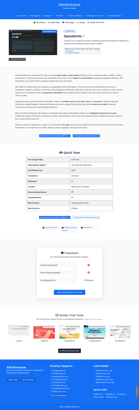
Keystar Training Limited (69, 229)
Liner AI (19, 341)
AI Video (59, 373)
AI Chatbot (59, 385)
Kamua (103, 373)
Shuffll (103, 376)
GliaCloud (104, 370)
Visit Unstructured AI (96, 326)
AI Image (59, 370)
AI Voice (58, 391)
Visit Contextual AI (122, 326)
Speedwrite (73, 36)
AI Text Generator (73, 53)
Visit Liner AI (24, 326)
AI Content (59, 379)
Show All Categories (59, 395)
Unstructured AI (95, 341)
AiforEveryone (69, 5)
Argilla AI (44, 341)
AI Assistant (60, 376)
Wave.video (105, 382)
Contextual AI (120, 341)
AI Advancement (50, 227)
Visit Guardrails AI (72, 326)
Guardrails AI (69, 341)
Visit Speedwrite (49, 31)
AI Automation (61, 388)
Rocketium (104, 379)
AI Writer (70, 51)
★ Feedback (137, 391)
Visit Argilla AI (48, 326)
